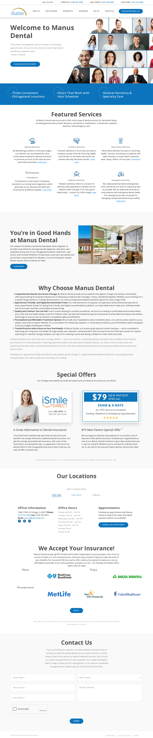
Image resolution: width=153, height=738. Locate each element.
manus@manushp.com (34, 518)
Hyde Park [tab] (56, 495)
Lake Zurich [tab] (76, 495)
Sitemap (136, 736)
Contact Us (109, 11)
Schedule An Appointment (25, 64)
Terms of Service (124, 736)
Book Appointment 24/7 (131, 11)
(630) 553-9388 (77, 2)
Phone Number (18, 684)
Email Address (17, 694)
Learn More (42, 162)
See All (76, 610)
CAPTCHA (15, 704)
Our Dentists (68, 11)
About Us (36, 11)
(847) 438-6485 (108, 2)
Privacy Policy (110, 736)
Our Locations (51, 11)
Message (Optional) (85, 684)
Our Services (83, 11)
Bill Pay (96, 11)
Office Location (84, 674)
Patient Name (17, 674)
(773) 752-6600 (137, 2)
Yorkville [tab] (96, 495)
